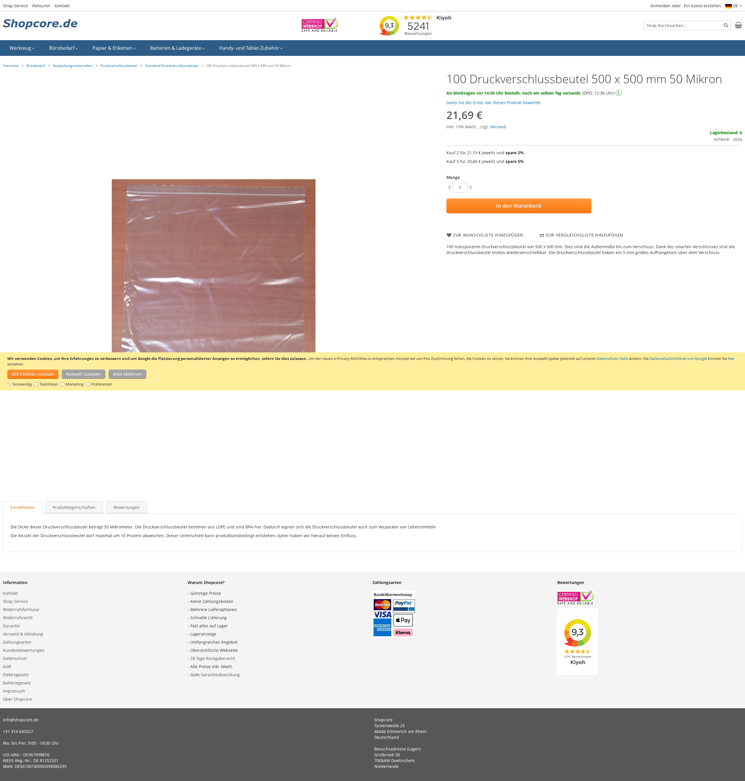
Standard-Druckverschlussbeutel (171, 65)
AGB (7, 666)
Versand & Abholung (23, 634)
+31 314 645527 (18, 731)
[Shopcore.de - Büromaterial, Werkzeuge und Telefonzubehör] (41, 25)
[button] (733, 6)
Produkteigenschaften (74, 507)
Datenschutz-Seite (612, 358)
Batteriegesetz (17, 683)
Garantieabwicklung (220, 674)
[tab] (22, 507)
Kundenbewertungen (24, 650)
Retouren (41, 5)
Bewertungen (126, 507)
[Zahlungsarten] (393, 636)
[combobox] (687, 25)
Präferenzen (101, 384)
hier (731, 358)
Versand (498, 126)
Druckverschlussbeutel (118, 65)
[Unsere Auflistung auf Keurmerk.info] (319, 30)
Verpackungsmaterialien (73, 65)
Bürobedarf (35, 65)
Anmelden (660, 5)
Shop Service (15, 5)
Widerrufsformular (21, 609)
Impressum (14, 691)
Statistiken (49, 384)
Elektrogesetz (16, 674)
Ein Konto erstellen (702, 5)
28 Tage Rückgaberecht (212, 658)
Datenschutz (15, 658)
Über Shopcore (17, 699)
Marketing (75, 384)
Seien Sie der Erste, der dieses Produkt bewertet (493, 102)
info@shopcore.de (20, 720)
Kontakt (62, 5)
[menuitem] (22, 48)
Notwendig (22, 384)
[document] (373, 371)
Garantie (11, 626)
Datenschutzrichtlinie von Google (678, 358)
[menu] (372, 48)
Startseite (11, 65)
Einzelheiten (22, 507)
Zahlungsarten (17, 642)
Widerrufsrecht (18, 617)
